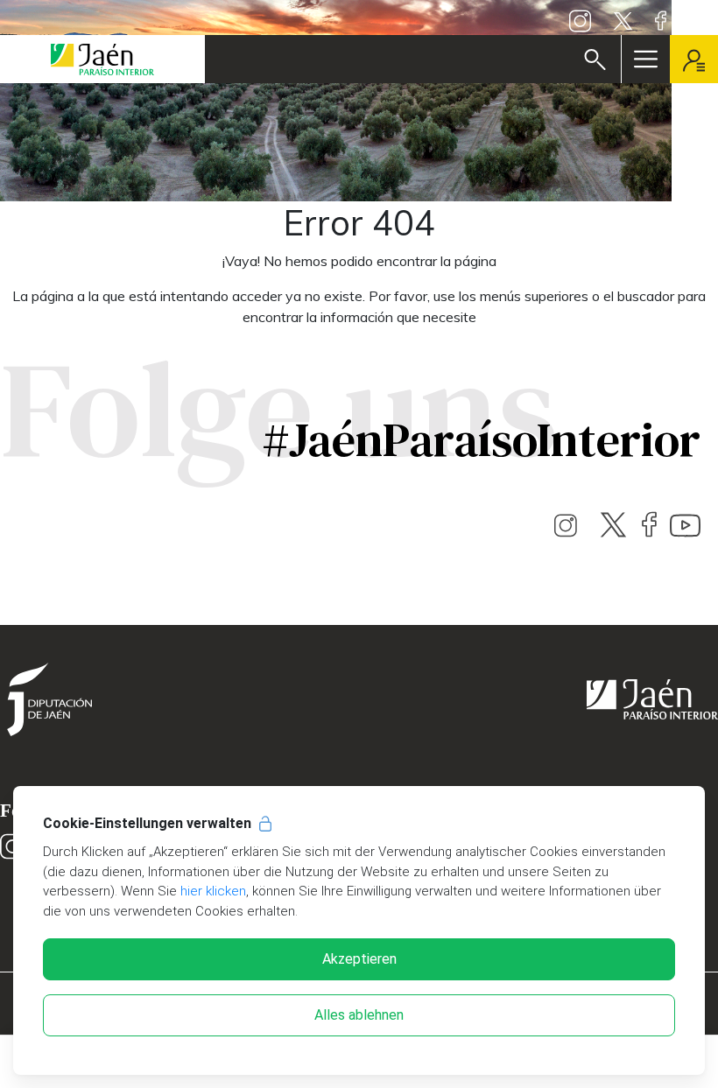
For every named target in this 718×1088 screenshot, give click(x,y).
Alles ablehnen (359, 1015)
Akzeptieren (359, 959)
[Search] (595, 59)
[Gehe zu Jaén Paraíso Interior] (102, 59)
